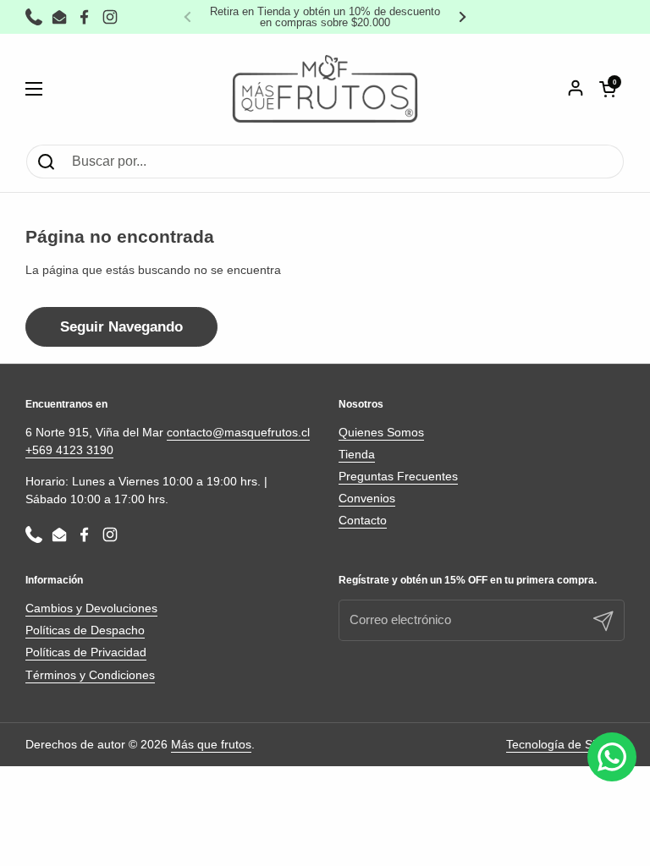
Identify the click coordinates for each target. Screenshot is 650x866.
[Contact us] (611, 756)
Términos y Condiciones (90, 675)
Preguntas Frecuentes (398, 476)
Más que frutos (211, 744)
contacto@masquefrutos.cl (238, 432)
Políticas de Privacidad (85, 652)
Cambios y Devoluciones (91, 608)
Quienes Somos (381, 432)
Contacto (363, 520)
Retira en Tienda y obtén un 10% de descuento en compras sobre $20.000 (325, 17)
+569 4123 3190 (69, 450)
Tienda (357, 454)
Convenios (367, 498)
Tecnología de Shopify (565, 744)
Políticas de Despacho (85, 630)
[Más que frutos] (325, 89)
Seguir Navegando (121, 327)
